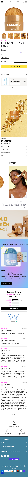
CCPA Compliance (19, 466)
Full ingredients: (5, 74)
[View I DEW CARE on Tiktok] (5, 456)
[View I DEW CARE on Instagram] (2, 456)
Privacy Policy (12, 466)
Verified (13, 321)
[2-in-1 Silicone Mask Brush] (5, 81)
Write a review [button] (14, 308)
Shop (3, 442)
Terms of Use (4, 465)
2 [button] (12, 414)
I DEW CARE (11, 462)
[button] (23, 2)
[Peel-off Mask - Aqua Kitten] (11, 257)
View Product (6, 283)
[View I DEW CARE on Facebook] (8, 456)
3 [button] (14, 414)
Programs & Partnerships (10, 451)
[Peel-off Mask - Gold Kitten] (4, 36)
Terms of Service (10, 465)
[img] (4, 328)
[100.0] (10, 316)
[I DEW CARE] (14, 2)
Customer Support (7, 447)
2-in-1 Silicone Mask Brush (15, 81)
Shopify (20, 462)
